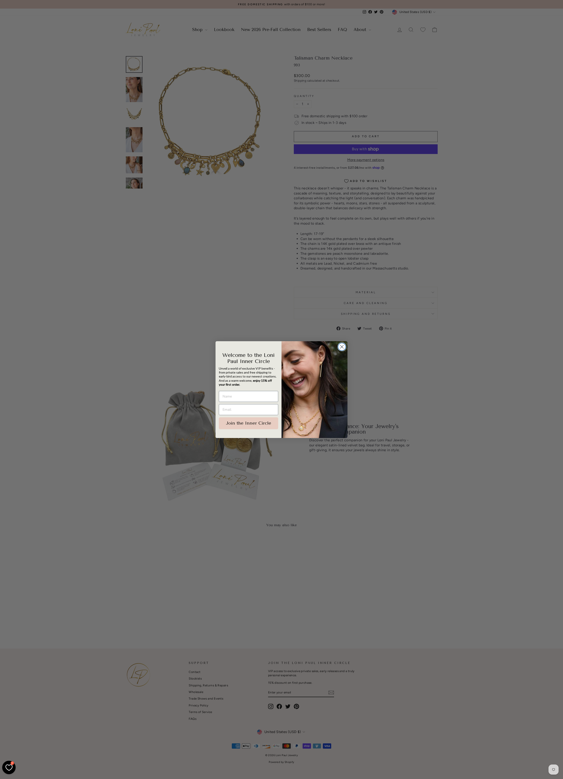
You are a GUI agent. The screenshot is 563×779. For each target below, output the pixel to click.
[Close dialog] (342, 347)
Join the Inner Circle (248, 423)
